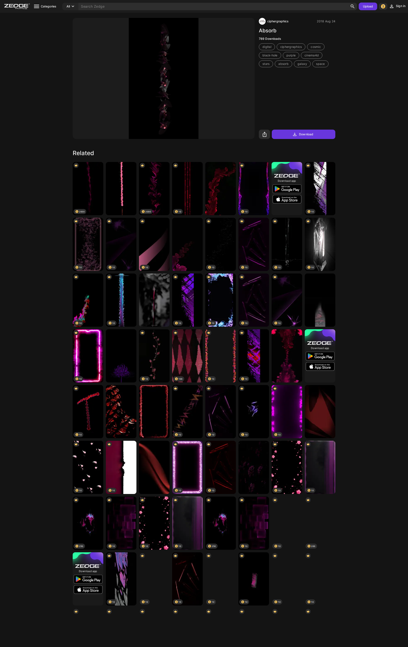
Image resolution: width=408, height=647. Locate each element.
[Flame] (121, 188)
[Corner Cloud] (187, 244)
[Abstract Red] (320, 411)
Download (306, 134)
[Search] (352, 6)
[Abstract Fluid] (287, 355)
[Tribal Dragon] (121, 411)
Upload (368, 6)
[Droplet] (154, 300)
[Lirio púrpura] (121, 355)
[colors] (220, 188)
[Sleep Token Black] (320, 300)
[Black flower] (253, 467)
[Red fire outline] (154, 411)
